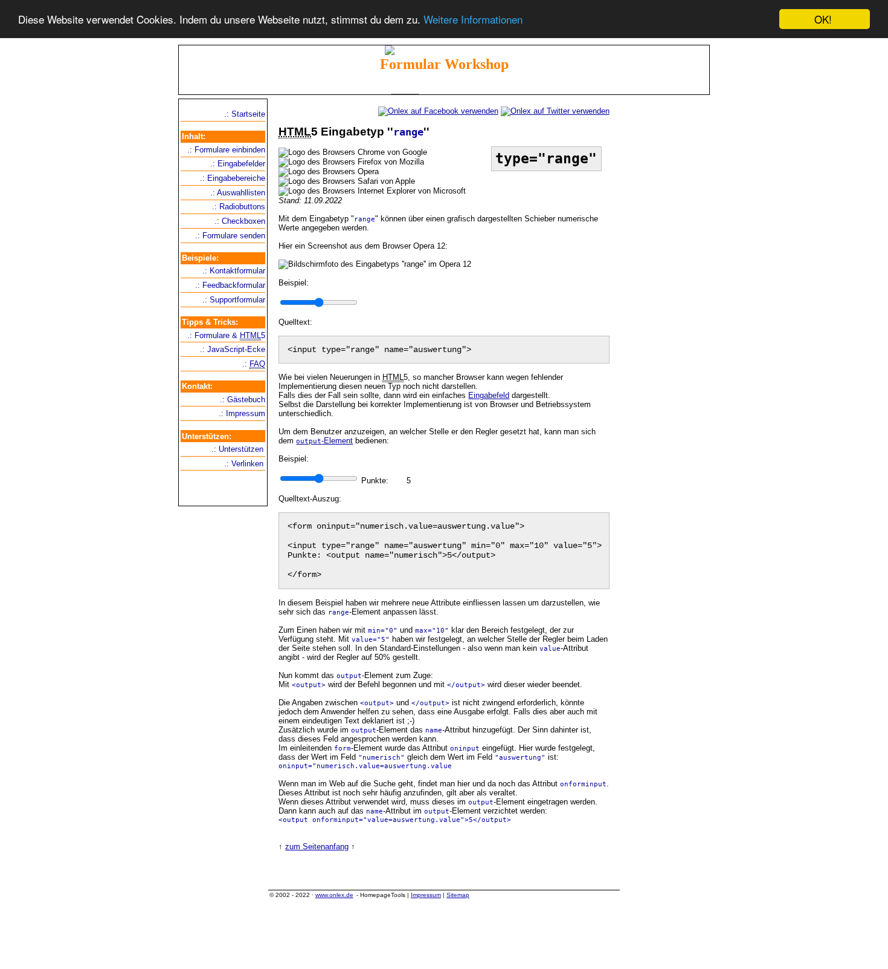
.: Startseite (244, 114)
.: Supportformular (233, 299)
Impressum (426, 895)
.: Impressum (242, 413)
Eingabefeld (488, 395)
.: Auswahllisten (237, 192)
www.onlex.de (334, 895)
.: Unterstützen (237, 449)
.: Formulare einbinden (226, 149)
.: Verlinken (243, 463)
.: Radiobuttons (238, 206)
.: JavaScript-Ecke (232, 349)
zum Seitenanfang (317, 846)
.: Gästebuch (242, 399)
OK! (823, 19)
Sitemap (457, 895)
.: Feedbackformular (230, 285)
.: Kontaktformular (233, 270)
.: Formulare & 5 (226, 335)
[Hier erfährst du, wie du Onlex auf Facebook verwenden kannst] (438, 111)
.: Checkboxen (239, 221)
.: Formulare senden (230, 235)
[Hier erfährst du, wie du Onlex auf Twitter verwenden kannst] (555, 111)
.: (253, 363)
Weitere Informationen (473, 19)
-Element (324, 440)
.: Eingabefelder (237, 163)
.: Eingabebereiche (232, 178)
